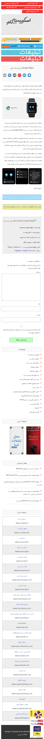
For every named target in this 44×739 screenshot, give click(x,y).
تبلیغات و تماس (10, 3)
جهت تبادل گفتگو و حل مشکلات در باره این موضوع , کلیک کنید (22, 207)
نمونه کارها (10, 7)
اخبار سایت (35, 387)
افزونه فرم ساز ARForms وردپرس (27, 501)
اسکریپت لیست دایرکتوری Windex (27, 469)
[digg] (5, 75)
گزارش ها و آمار (34, 412)
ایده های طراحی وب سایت (31, 375)
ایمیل (38, 315)
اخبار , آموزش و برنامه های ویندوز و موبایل (26, 391)
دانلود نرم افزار (34, 371)
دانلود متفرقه (35, 367)
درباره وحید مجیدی (31, 7)
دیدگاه (38, 272)
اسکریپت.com (22, 734)
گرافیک (36, 408)
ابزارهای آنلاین (31, 11)
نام (39, 304)
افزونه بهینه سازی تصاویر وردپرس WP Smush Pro (22, 475)
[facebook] (9, 75)
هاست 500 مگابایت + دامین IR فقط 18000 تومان (22, 197)
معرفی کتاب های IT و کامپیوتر (30, 396)
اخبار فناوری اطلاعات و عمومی (28, 237)
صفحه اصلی (31, 3)
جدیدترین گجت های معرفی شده (29, 379)
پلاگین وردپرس (34, 404)
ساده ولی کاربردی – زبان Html (29, 400)
